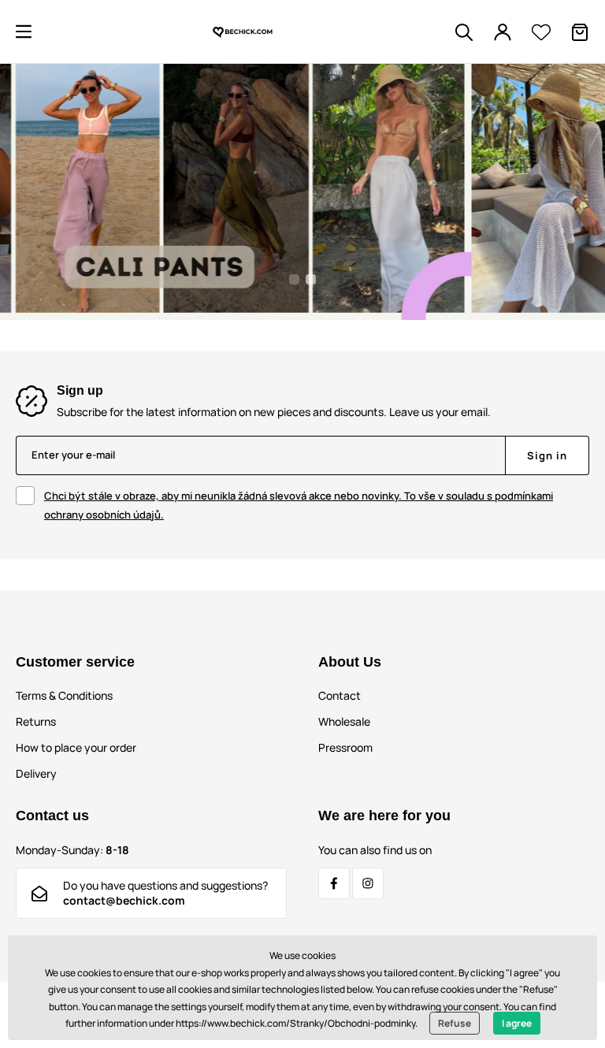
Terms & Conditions (64, 695)
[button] (24, 31)
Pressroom (345, 747)
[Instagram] (368, 883)
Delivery (36, 773)
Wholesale (344, 721)
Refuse (454, 1023)
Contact (339, 695)
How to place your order (76, 747)
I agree (517, 1023)
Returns (36, 721)
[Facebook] (334, 883)
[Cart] (579, 32)
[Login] (502, 32)
